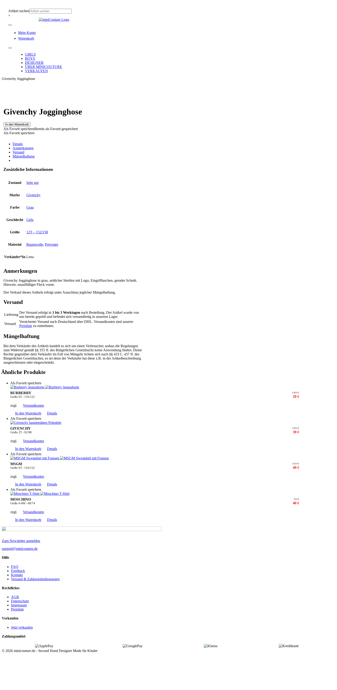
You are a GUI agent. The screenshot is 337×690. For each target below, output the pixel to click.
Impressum (19, 605)
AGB (15, 597)
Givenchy (33, 195)
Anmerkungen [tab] (23, 148)
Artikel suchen (18, 11)
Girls (29, 220)
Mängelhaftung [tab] (24, 156)
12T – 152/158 (37, 232)
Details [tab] (18, 144)
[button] (40, 129)
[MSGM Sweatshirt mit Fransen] (154, 458)
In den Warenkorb (17, 124)
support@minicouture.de (20, 549)
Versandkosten (33, 405)
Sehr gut (32, 183)
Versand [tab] (18, 152)
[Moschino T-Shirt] (154, 494)
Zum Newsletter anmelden (21, 541)
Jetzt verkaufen (22, 627)
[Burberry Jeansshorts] (154, 387)
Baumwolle (34, 244)
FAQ (14, 567)
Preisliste (25, 326)
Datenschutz (20, 601)
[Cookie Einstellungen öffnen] (36, 686)
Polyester (51, 244)
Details (52, 413)
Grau (30, 207)
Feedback (18, 571)
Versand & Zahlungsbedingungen (35, 579)
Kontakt (17, 575)
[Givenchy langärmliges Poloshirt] (154, 423)
